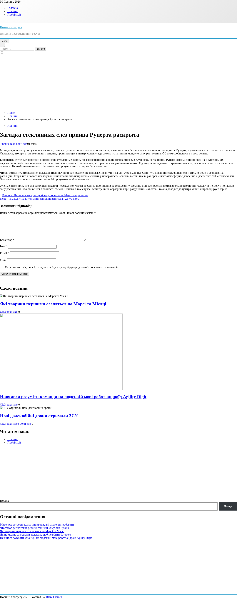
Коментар (7, 239)
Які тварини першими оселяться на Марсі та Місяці (53, 303)
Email (4, 253)
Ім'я (3, 246)
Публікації (14, 14)
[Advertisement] (118, 82)
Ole (2, 311)
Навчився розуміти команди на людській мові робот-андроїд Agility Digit (73, 396)
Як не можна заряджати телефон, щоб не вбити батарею (35, 534)
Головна (12, 7)
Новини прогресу (11, 27)
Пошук (4, 500)
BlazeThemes (54, 597)
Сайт (3, 260)
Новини (12, 11)
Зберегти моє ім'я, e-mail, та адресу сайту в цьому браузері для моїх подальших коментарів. (61, 267)
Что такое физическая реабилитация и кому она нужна (34, 527)
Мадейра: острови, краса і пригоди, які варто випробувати (37, 524)
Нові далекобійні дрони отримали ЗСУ (39, 415)
